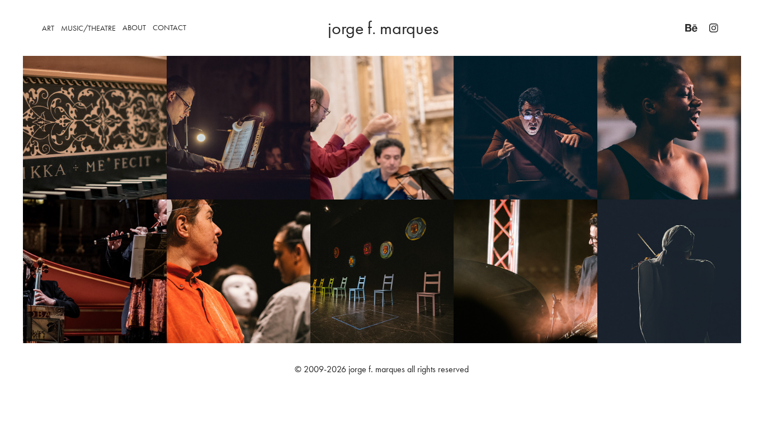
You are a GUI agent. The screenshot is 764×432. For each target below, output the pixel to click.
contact (169, 27)
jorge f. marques (383, 28)
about (134, 27)
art (48, 28)
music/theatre (88, 28)
